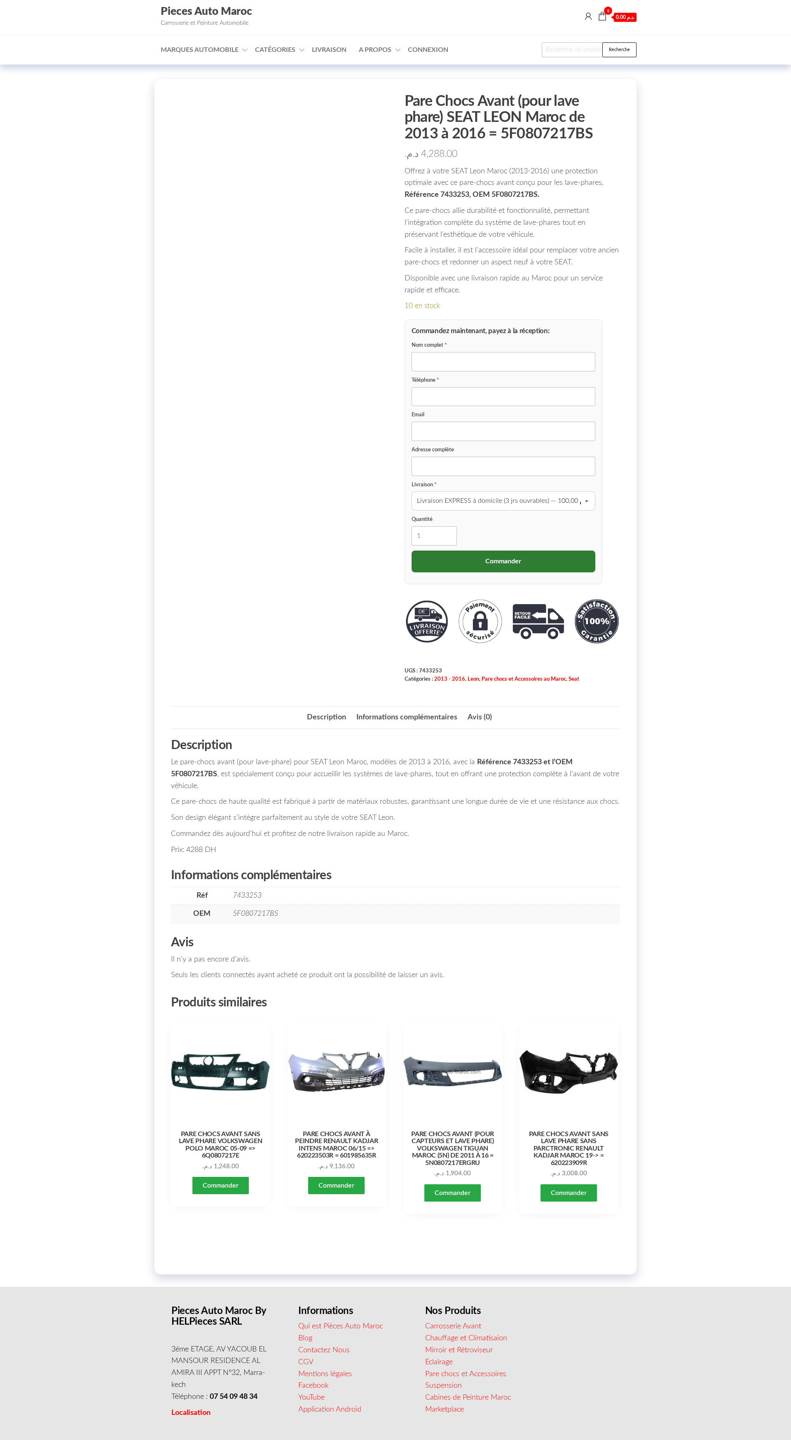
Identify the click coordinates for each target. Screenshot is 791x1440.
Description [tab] (326, 717)
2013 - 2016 (449, 679)
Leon (473, 679)
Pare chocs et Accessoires (465, 1374)
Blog (305, 1338)
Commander (221, 1185)
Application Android (329, 1409)
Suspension (443, 1385)
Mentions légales (325, 1374)
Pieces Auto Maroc (206, 11)
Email (418, 415)
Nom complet (429, 345)
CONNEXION (428, 50)
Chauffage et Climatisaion (466, 1338)
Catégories (275, 50)
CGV (306, 1362)
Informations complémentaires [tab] (406, 717)
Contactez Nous (324, 1350)
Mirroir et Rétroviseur (459, 1350)
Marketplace (444, 1409)
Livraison (329, 50)
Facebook (313, 1385)
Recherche (619, 49)
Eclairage (439, 1362)
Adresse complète (433, 450)
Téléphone (425, 380)
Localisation (191, 1413)
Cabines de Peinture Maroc (468, 1397)
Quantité (422, 519)
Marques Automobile (200, 50)
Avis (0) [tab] (480, 717)
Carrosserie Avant (453, 1326)
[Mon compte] (588, 17)
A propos (375, 50)
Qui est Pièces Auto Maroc (340, 1326)
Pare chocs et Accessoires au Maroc (524, 679)
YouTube (311, 1397)
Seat (574, 679)
